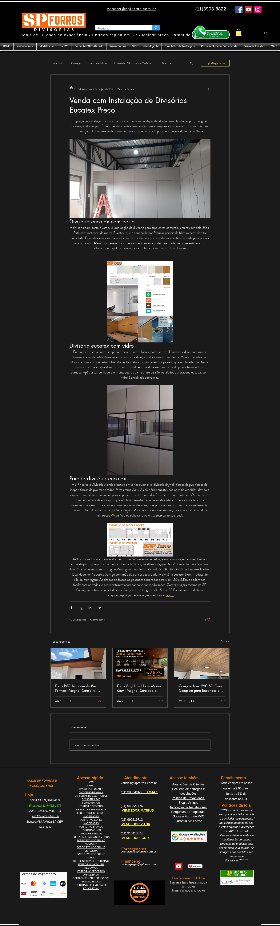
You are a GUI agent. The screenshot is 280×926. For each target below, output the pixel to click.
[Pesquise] (156, 27)
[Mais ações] (208, 89)
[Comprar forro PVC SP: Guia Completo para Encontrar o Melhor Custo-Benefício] (201, 663)
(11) (124, 792)
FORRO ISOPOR (91, 802)
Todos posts (56, 63)
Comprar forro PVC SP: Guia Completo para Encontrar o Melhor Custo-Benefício (200, 688)
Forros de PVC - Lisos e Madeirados (134, 63)
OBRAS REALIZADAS (91, 833)
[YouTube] (248, 9)
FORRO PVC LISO (91, 830)
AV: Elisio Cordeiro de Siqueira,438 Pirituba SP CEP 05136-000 (44, 821)
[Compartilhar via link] (99, 608)
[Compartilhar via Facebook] (71, 608)
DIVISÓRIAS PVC (91, 799)
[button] (238, 32)
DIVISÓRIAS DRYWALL (91, 792)
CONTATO (91, 785)
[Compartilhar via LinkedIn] (90, 608)
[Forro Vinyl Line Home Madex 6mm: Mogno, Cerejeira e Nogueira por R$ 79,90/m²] (140, 663)
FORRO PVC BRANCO (91, 826)
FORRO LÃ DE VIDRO (91, 806)
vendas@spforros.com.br (139, 783)
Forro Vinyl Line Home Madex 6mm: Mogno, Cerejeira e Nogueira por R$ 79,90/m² (139, 688)
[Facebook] (239, 9)
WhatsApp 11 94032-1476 (45, 805)
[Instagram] (258, 9)
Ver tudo (225, 641)
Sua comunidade (98, 63)
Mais (164, 63)
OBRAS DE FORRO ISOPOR (91, 809)
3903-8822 (135, 792)
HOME (91, 782)
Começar (76, 63)
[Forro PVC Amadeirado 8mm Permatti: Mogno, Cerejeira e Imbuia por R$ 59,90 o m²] (78, 663)
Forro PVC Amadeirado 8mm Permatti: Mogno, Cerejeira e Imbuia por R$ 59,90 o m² (76, 688)
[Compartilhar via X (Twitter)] (80, 608)
